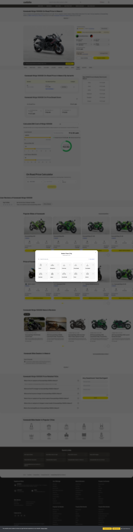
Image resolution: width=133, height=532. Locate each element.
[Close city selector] (95, 252)
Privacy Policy (44, 528)
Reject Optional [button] (116, 528)
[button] (125, 529)
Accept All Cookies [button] (107, 528)
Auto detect (92, 259)
